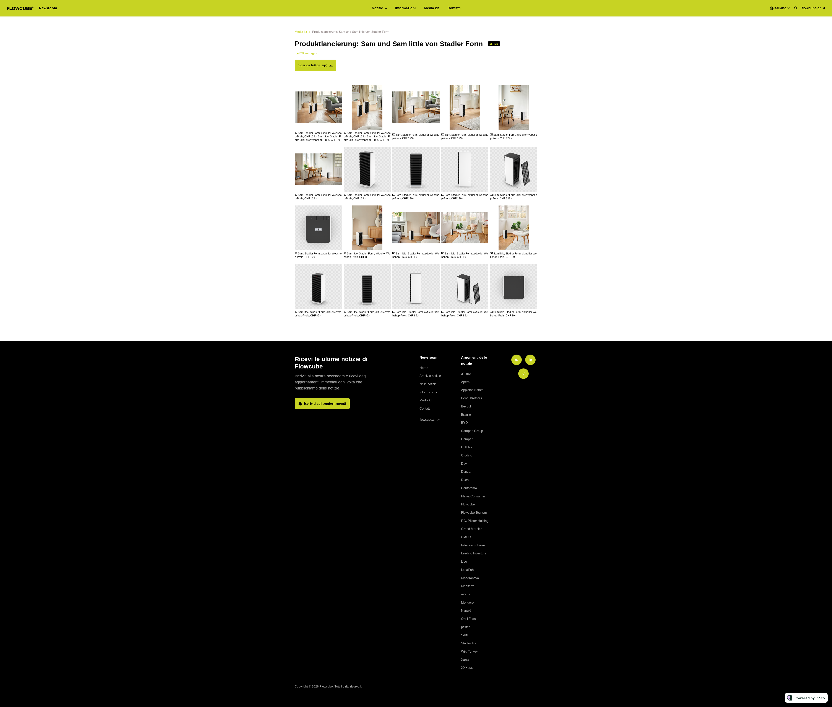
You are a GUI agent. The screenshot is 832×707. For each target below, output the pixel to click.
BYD (464, 422)
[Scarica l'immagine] (336, 124)
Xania (465, 659)
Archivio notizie (430, 376)
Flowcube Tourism (474, 512)
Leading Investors (473, 553)
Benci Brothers (471, 398)
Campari (467, 439)
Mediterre (467, 586)
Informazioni (405, 8)
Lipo (464, 561)
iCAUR (466, 537)
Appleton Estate (472, 390)
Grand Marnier (471, 529)
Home (423, 368)
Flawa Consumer (473, 496)
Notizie (377, 8)
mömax (466, 594)
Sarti (464, 635)
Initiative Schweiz (473, 545)
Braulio (466, 414)
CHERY (467, 447)
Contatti (453, 8)
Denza (465, 471)
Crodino (466, 455)
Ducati (465, 480)
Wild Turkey (469, 651)
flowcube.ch (812, 8)
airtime (466, 373)
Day (464, 463)
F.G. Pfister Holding (474, 521)
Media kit (431, 8)
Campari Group (472, 431)
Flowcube (468, 504)
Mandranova (470, 578)
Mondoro (467, 602)
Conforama (469, 488)
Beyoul (466, 406)
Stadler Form (470, 643)
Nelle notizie (428, 384)
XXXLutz (467, 668)
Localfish (467, 570)
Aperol (465, 382)
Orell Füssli (469, 619)
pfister (465, 627)
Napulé (466, 610)
